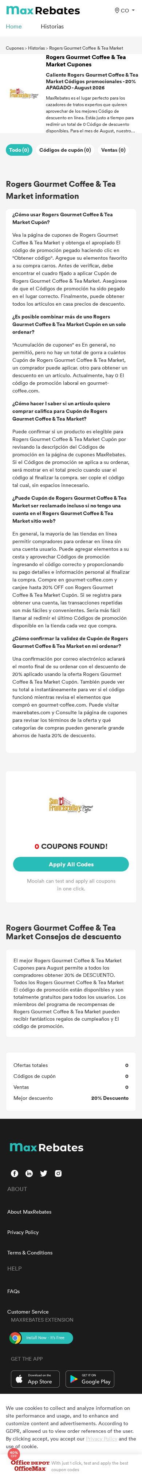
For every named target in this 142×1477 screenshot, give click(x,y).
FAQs (13, 1291)
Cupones (15, 48)
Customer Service (28, 1311)
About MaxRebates (29, 1211)
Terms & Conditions (29, 1252)
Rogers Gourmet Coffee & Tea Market (86, 48)
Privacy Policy (23, 1232)
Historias (36, 48)
